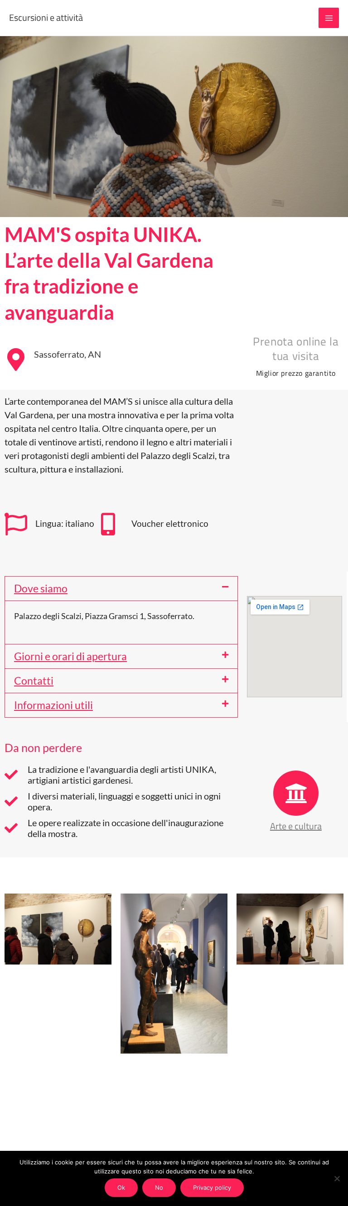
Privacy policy (212, 1187)
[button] (121, 589)
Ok (121, 1187)
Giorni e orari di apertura (70, 656)
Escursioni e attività (46, 17)
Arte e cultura (296, 826)
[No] (336, 1178)
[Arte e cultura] (296, 793)
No (159, 1187)
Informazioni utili (53, 705)
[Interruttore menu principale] (329, 18)
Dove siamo (41, 588)
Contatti (33, 680)
